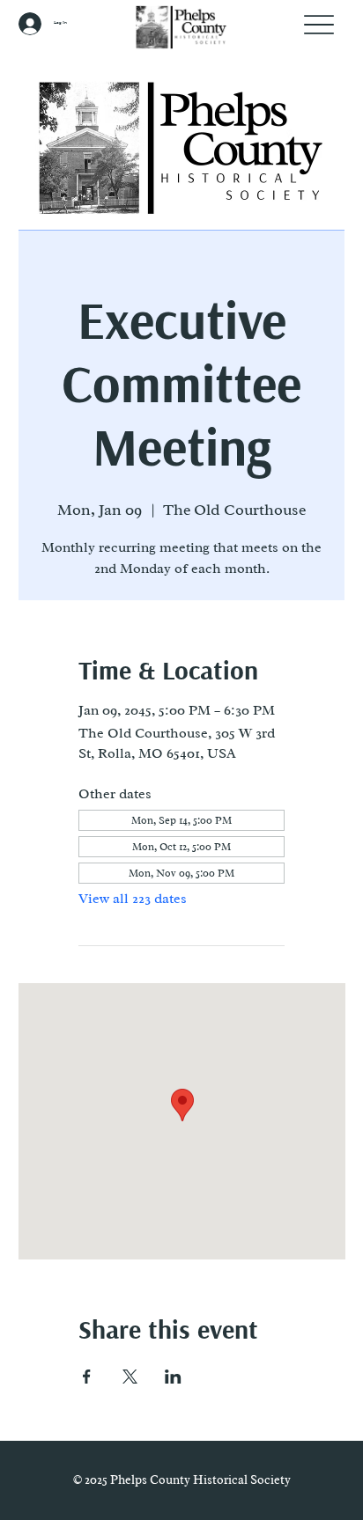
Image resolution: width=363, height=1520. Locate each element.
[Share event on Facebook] (86, 1376)
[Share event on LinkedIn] (173, 1376)
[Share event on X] (130, 1376)
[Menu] (319, 24)
